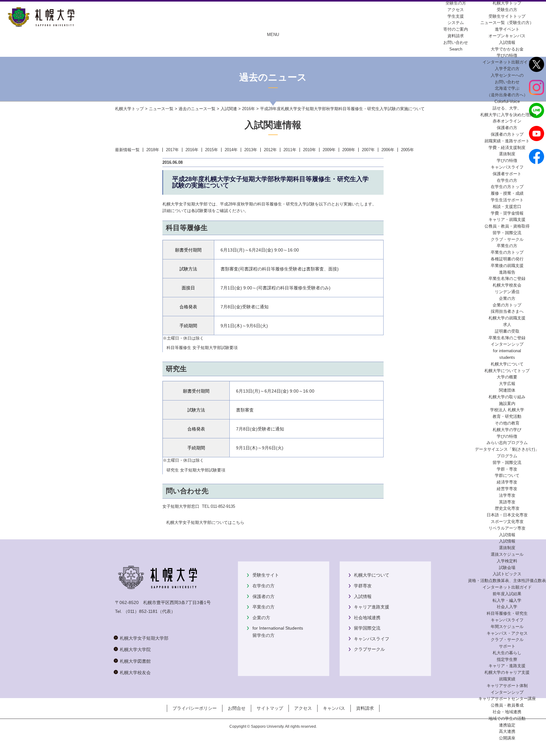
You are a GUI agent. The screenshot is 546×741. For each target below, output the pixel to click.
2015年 (211, 149)
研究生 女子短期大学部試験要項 (196, 470)
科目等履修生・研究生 (507, 613)
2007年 (368, 149)
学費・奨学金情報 (507, 213)
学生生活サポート (507, 200)
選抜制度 (507, 153)
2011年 (289, 149)
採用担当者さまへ (507, 311)
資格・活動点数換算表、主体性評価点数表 (507, 580)
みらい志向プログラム (507, 442)
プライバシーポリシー (195, 708)
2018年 (152, 149)
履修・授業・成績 (507, 193)
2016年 (248, 108)
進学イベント (507, 29)
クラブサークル (369, 649)
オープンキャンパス (506, 35)
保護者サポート (507, 173)
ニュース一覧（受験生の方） (507, 22)
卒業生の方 (263, 606)
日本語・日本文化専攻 (507, 515)
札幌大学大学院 (135, 649)
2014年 (231, 149)
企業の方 (261, 617)
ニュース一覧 (161, 108)
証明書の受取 (507, 331)
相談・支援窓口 (507, 206)
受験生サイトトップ (506, 16)
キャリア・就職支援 (506, 219)
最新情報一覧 (127, 149)
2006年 (387, 149)
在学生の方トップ (507, 186)
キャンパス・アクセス (507, 633)
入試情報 (507, 42)
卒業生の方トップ (507, 252)
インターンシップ (507, 344)
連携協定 (507, 725)
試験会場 (507, 567)
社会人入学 (507, 606)
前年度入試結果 (507, 593)
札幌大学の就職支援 (506, 318)
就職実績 (507, 679)
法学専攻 (507, 495)
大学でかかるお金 (507, 49)
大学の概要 (507, 377)
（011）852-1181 (140, 611)
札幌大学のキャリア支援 (507, 672)
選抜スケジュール (507, 554)
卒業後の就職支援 (507, 265)
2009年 (329, 149)
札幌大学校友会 (507, 285)
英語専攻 (507, 502)
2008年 (348, 149)
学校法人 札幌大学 (507, 409)
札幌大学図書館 (135, 661)
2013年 (250, 149)
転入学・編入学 (507, 600)
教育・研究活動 (507, 416)
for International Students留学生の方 (277, 631)
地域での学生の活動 (506, 718)
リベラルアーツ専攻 (506, 528)
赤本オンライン (507, 121)
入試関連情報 (273, 125)
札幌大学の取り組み (506, 396)
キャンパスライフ (507, 167)
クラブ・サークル (507, 239)
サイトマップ (270, 708)
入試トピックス (507, 574)
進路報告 (507, 272)
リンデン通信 (507, 291)
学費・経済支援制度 (506, 147)
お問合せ (237, 708)
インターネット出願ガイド (507, 62)
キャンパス (334, 708)
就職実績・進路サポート (507, 141)
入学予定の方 (507, 68)
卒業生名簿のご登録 (506, 278)
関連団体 (507, 390)
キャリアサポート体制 (507, 685)
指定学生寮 (507, 659)
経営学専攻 (507, 488)
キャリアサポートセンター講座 (507, 698)
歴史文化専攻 (507, 508)
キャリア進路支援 (371, 606)
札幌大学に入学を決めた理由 (507, 114)
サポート (507, 646)
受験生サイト (265, 575)
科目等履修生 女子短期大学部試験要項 (202, 347)
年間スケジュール (507, 626)
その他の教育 (507, 423)
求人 (507, 324)
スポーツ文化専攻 (507, 521)
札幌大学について (371, 575)
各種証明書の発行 (507, 259)
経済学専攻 (507, 482)
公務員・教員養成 (507, 705)
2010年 (309, 149)
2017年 (172, 149)
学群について (507, 475)
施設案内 (507, 403)
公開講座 (507, 738)
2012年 (270, 149)
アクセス (303, 708)
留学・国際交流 (507, 232)
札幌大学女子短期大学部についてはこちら (205, 522)
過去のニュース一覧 (197, 108)
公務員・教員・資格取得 (507, 226)
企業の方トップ (507, 305)
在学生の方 (263, 585)
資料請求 (365, 708)
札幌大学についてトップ (507, 370)
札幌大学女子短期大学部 (144, 638)
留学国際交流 (367, 628)
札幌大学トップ (507, 3)
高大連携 (507, 731)
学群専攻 (363, 585)
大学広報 (507, 383)
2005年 (407, 149)
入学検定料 (507, 561)
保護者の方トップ (507, 134)
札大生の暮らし (507, 652)
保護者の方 (263, 596)
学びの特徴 (507, 55)
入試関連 (229, 108)
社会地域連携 (367, 617)
